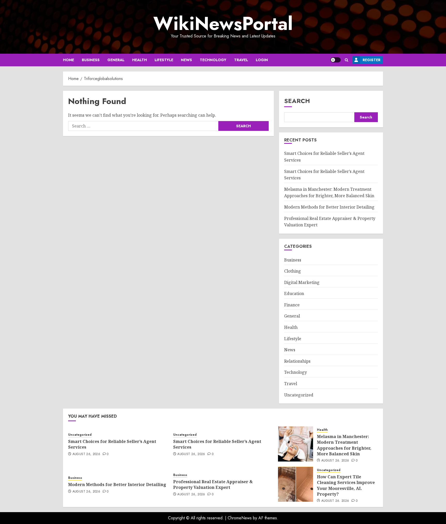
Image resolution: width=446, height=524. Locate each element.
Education (294, 293)
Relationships (297, 361)
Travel (241, 59)
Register (371, 59)
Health (139, 59)
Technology (213, 59)
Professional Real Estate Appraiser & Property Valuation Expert (213, 484)
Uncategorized (298, 395)
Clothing (292, 271)
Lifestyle (164, 59)
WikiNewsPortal (223, 23)
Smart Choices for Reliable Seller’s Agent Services (112, 444)
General (115, 59)
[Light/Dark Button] (335, 59)
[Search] (346, 60)
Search (297, 100)
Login (262, 59)
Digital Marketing (302, 282)
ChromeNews (240, 518)
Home (68, 59)
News (186, 59)
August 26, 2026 (86, 454)
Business (91, 59)
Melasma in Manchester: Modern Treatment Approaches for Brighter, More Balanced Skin (329, 192)
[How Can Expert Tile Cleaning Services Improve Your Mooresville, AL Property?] (295, 484)
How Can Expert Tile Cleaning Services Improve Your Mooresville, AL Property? (346, 485)
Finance (292, 305)
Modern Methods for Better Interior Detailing (329, 207)
